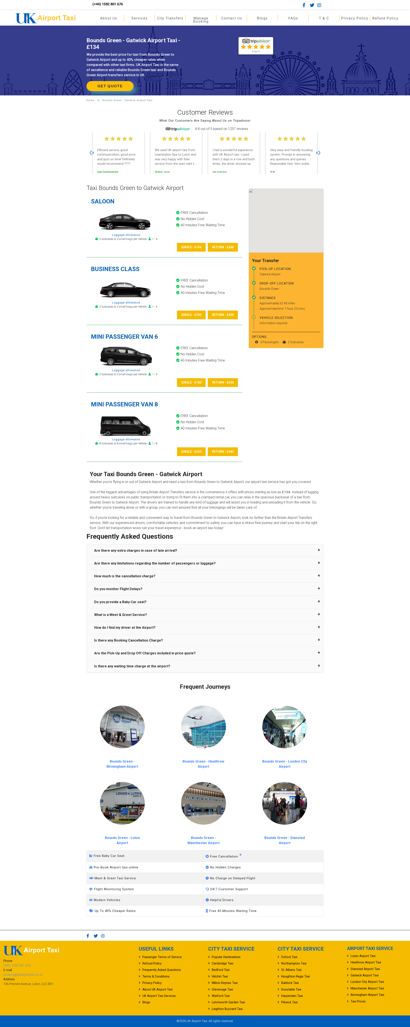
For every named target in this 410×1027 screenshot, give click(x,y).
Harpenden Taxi (292, 996)
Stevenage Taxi (222, 989)
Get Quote (110, 86)
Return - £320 (223, 382)
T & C (324, 18)
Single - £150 (191, 315)
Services (139, 18)
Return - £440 (223, 451)
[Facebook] (306, 5)
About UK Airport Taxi (157, 989)
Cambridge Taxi (222, 963)
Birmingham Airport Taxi (367, 995)
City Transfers (170, 18)
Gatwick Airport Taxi (365, 975)
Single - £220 (191, 451)
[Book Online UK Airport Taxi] (45, 18)
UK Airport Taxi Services (159, 996)
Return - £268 (223, 247)
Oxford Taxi (289, 957)
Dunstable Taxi (291, 989)
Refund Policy (385, 18)
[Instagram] (320, 5)
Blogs (262, 18)
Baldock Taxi (290, 983)
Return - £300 (223, 315)
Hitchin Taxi (220, 976)
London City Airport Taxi (367, 982)
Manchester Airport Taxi (367, 988)
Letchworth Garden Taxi (228, 1002)
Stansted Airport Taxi (365, 969)
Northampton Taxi (293, 963)
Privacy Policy (354, 18)
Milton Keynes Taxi (225, 983)
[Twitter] (313, 5)
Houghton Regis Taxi (295, 976)
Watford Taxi (221, 996)
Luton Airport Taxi (363, 956)
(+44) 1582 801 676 (107, 4)
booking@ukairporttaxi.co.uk (22, 975)
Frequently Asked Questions (161, 970)
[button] (92, 152)
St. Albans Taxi (291, 970)
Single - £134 (191, 247)
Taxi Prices (358, 1001)
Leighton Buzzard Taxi (227, 1009)
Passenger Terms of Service (162, 957)
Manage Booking (201, 19)
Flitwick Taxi (289, 1002)
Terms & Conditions (156, 976)
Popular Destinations (226, 957)
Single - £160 (191, 382)
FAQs (293, 18)
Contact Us (231, 18)
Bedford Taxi (221, 970)
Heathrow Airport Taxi (366, 962)
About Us (108, 18)
